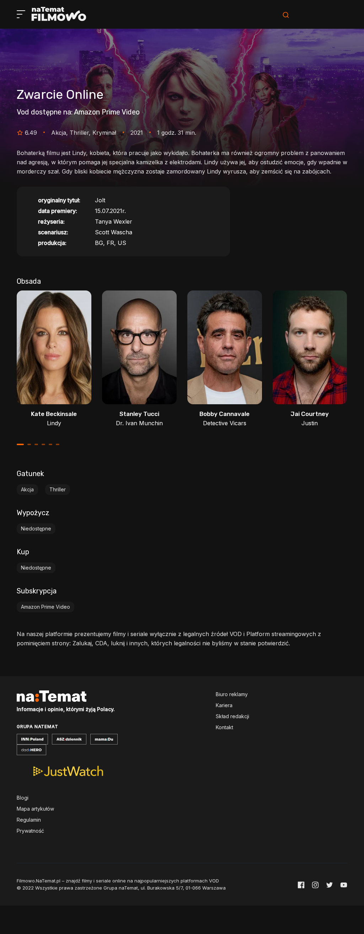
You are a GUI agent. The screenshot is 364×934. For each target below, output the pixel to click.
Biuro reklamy (232, 694)
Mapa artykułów (35, 809)
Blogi (22, 798)
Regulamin (29, 820)
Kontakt (224, 727)
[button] (20, 444)
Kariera (224, 705)
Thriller (57, 489)
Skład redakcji (232, 716)
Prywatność (30, 831)
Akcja (27, 489)
